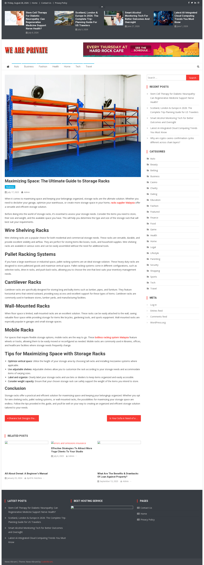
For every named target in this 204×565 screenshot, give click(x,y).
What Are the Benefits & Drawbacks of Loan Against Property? (117, 475)
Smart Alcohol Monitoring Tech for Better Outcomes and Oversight (137, 17)
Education (155, 199)
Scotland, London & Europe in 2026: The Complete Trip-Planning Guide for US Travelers (86, 19)
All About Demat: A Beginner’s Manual (26, 473)
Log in (153, 304)
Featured (155, 211)
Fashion (43, 66)
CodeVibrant (47, 561)
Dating (153, 194)
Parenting (155, 258)
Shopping (155, 270)
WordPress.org (158, 322)
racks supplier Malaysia (123, 202)
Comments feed (158, 316)
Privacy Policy (61, 3)
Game (153, 229)
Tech (78, 66)
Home (34, 3)
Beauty (154, 164)
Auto (16, 66)
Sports (153, 276)
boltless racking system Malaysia (112, 337)
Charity (153, 188)
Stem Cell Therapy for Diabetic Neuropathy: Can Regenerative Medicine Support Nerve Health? (36, 20)
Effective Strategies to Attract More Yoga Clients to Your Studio (71, 450)
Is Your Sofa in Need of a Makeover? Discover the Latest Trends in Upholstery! (125, 418)
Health (55, 66)
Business (29, 66)
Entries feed (156, 310)
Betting (154, 170)
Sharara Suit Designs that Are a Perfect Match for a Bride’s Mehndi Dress (24, 418)
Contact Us (46, 3)
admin (27, 192)
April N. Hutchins (34, 478)
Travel (89, 66)
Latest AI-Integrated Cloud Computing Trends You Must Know (186, 17)
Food (153, 223)
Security (154, 264)
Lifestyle (154, 253)
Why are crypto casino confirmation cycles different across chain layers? (172, 140)
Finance (154, 217)
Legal (153, 247)
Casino (153, 182)
